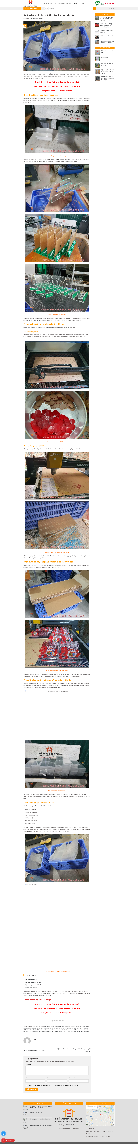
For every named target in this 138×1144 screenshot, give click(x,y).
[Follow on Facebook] (107, 8)
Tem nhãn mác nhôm (31, 988)
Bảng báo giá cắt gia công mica (65, 1026)
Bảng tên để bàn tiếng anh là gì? (106, 31)
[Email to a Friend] (57, 1021)
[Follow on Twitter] (111, 8)
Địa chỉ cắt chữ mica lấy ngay (51, 1031)
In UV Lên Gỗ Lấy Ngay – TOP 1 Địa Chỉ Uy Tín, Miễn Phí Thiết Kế (107, 18)
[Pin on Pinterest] (60, 1021)
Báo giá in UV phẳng (31, 979)
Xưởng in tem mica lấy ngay (33, 982)
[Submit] (94, 8)
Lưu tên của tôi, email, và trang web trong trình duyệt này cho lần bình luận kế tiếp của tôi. (53, 1085)
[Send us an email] (113, 8)
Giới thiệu (53, 3)
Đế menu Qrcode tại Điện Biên (34, 985)
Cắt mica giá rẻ (77, 1028)
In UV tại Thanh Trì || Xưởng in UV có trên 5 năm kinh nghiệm (106, 25)
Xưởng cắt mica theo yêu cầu (32, 1033)
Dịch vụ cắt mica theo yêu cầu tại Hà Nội (35, 1031)
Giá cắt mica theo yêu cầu (74, 1031)
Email (49, 1078)
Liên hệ (82, 3)
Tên (27, 1078)
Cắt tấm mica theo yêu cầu (57, 1029)
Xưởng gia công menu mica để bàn (35, 1050)
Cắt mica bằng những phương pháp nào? (45, 1028)
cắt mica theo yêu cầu (31, 1029)
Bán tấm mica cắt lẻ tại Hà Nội (51, 1026)
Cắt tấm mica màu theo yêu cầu (44, 1029)
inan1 (41, 18)
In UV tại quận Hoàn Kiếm (107, 36)
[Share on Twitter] (54, 1021)
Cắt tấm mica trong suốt (69, 1029)
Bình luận (28, 1064)
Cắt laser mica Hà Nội (31, 1028)
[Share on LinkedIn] (63, 1021)
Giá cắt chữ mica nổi (63, 1031)
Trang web (72, 1078)
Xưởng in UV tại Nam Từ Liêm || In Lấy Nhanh (107, 41)
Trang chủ (45, 3)
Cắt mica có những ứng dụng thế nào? (64, 1028)
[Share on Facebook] (51, 1021)
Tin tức (75, 3)
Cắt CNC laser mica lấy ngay (79, 1026)
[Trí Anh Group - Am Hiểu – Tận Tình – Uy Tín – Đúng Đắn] (31, 3)
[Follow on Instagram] (109, 8)
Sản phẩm (61, 3)
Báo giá (68, 3)
